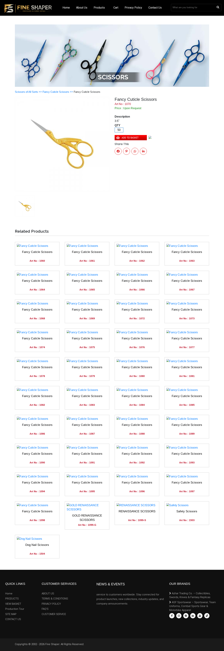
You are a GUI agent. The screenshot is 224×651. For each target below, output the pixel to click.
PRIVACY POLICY (51, 603)
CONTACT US (13, 619)
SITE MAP (10, 614)
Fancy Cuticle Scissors (37, 252)
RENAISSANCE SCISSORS (137, 511)
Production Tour (14, 608)
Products (100, 7)
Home (66, 7)
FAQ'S (45, 608)
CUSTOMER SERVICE (54, 614)
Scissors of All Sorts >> (29, 91)
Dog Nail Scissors (37, 545)
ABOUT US (48, 593)
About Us (81, 7)
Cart (115, 7)
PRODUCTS (12, 598)
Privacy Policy (133, 7)
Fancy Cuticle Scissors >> (58, 91)
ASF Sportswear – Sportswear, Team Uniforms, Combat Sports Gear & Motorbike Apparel (192, 606)
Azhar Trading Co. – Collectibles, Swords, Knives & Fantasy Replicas (189, 595)
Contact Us (155, 7)
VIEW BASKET (13, 603)
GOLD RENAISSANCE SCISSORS (87, 518)
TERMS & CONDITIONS (55, 598)
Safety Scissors (186, 511)
